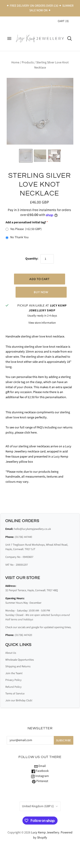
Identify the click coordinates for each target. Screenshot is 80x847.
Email (42, 766)
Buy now (41, 292)
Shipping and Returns (17, 666)
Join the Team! (14, 673)
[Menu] (9, 38)
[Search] (69, 38)
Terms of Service (14, 694)
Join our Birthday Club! (18, 700)
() (63, 21)
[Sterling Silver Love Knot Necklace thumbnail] (25, 155)
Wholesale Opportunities (19, 660)
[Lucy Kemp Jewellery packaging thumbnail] (54, 155)
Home (15, 62)
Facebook (42, 771)
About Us (10, 653)
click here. (31, 432)
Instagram (42, 776)
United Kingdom (38, 806)
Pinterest (42, 781)
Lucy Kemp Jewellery (45, 832)
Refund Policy (13, 687)
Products (28, 62)
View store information (42, 323)
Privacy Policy (13, 680)
